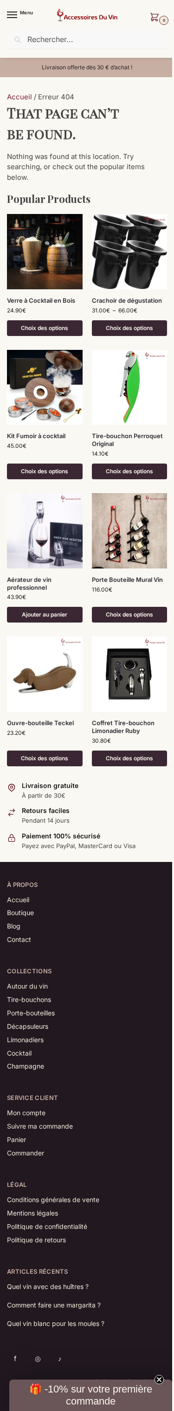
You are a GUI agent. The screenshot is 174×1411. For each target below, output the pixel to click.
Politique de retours (36, 1240)
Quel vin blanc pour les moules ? (55, 1323)
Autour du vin (27, 986)
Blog (13, 926)
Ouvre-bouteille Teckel (40, 723)
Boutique (20, 912)
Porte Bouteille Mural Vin (127, 579)
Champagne (25, 1066)
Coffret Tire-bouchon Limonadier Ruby (123, 726)
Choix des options (44, 327)
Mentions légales (32, 1213)
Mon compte (26, 1113)
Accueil (19, 96)
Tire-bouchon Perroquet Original (127, 439)
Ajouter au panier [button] (44, 614)
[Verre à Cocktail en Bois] (45, 251)
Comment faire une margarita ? (54, 1305)
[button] (156, 18)
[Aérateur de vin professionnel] (45, 530)
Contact (19, 939)
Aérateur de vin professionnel (29, 583)
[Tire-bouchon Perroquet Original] (130, 387)
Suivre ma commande (40, 1126)
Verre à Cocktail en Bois (41, 300)
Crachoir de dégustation (127, 300)
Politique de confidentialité (47, 1226)
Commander (25, 1153)
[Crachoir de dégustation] (130, 251)
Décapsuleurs (27, 1026)
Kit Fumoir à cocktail (36, 436)
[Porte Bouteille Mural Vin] (130, 530)
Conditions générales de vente (53, 1199)
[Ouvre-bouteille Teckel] (45, 674)
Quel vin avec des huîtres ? (48, 1286)
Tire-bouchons (29, 999)
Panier (16, 1139)
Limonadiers (25, 1040)
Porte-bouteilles (31, 1013)
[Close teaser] (162, 1379)
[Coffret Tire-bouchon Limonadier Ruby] (130, 674)
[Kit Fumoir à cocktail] (45, 387)
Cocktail (19, 1053)
